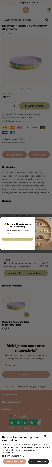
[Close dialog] (50, 218)
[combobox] (45, 435)
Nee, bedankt (17, 243)
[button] (26, 456)
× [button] (49, 436)
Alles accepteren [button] (14, 461)
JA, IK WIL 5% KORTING (17, 239)
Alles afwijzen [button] (38, 461)
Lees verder (19, 453)
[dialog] (26, 449)
